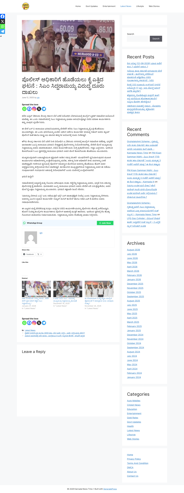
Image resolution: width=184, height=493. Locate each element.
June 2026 (132, 258)
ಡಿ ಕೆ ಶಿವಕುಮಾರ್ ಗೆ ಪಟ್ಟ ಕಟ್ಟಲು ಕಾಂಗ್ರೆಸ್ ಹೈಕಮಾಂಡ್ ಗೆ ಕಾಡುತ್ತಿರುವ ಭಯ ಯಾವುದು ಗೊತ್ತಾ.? (99, 300)
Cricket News (133, 405)
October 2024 (134, 343)
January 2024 (134, 377)
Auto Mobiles (133, 400)
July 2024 (132, 356)
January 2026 (134, 279)
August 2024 (133, 352)
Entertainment (109, 6)
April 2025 (132, 318)
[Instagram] (34, 109)
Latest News (125, 6)
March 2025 (133, 322)
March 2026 (133, 271)
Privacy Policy (134, 459)
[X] (39, 109)
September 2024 (135, 347)
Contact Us (132, 476)
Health (130, 426)
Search (130, 34)
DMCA (130, 467)
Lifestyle (140, 6)
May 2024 (132, 364)
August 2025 (133, 301)
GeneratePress (110, 489)
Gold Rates (132, 417)
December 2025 (135, 284)
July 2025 (132, 305)
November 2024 (135, 339)
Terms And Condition (137, 463)
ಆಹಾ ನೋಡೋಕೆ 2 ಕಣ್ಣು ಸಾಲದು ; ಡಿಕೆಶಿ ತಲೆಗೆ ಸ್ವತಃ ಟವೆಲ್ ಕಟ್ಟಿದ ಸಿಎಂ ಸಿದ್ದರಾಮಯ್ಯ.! (35, 300)
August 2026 (133, 250)
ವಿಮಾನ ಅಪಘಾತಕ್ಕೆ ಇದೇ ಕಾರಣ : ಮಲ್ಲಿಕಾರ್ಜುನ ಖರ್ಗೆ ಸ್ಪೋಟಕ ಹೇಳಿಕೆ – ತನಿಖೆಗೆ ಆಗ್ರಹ (55, 336)
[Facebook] (29, 109)
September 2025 (135, 296)
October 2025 (134, 292)
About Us (132, 471)
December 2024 (135, 335)
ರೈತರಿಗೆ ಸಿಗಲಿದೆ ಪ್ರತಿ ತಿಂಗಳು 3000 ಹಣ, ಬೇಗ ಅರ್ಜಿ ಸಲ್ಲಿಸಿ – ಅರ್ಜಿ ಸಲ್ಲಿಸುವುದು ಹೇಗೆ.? (55, 333)
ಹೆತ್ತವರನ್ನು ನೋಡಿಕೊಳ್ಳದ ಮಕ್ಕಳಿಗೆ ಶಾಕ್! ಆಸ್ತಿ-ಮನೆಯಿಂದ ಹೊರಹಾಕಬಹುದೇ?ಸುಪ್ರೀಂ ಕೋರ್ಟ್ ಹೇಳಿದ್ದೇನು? (143, 98)
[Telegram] (44, 109)
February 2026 (134, 275)
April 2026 (132, 267)
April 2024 (132, 369)
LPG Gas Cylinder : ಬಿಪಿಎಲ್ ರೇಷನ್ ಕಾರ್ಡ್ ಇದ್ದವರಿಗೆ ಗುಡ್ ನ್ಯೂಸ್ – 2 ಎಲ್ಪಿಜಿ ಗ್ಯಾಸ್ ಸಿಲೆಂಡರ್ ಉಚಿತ (143, 222)
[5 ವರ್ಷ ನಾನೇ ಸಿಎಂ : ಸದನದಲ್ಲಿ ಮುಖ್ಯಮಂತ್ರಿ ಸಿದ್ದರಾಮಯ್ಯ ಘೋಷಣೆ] (67, 289)
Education (132, 409)
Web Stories (154, 6)
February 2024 (134, 373)
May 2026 (132, 262)
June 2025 (132, 309)
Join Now (106, 223)
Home (78, 6)
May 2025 (132, 313)
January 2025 (134, 330)
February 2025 (134, 326)
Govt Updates (92, 6)
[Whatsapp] (24, 109)
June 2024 (132, 360)
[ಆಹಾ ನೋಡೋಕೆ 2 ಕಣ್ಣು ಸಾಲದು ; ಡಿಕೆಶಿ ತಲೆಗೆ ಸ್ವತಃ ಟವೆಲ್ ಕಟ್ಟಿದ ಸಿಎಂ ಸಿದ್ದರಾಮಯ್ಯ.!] (36, 289)
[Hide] (1, 36)
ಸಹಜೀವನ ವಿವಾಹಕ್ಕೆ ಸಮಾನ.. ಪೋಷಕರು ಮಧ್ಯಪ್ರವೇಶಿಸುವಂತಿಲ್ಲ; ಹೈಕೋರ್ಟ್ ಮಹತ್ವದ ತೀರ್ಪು (144, 109)
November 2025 (135, 288)
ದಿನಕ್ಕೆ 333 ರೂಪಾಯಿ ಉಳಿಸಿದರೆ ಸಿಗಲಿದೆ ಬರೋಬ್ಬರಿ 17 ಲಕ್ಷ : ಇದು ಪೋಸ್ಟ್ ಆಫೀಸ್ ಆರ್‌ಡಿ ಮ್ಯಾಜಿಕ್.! (143, 87)
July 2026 (132, 254)
